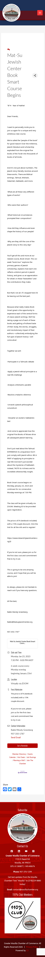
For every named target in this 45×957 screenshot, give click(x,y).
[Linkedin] (19, 851)
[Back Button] (8, 50)
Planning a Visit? (19, 760)
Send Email (16, 738)
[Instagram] (33, 851)
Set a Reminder (22, 745)
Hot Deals (21, 757)
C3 (27, 950)
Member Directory (19, 754)
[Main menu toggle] (40, 12)
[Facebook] (12, 851)
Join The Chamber (26, 762)
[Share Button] (35, 75)
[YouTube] (26, 851)
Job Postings (31, 757)
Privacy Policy (32, 947)
